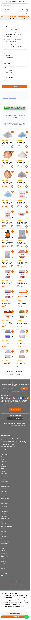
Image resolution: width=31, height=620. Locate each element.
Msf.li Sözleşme (4, 493)
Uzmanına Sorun (4, 454)
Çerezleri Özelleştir (15, 613)
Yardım (2, 459)
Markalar (5, 97)
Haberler (3, 471)
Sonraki (18, 374)
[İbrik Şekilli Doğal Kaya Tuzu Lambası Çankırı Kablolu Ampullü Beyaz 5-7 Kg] (7, 234)
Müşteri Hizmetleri (5, 500)
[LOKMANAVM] (26, 94)
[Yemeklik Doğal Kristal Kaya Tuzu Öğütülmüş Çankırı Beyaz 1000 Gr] (22, 194)
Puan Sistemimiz (5, 516)
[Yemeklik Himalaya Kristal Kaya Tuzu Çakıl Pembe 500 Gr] (7, 174)
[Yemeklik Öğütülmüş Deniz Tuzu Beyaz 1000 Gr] (7, 134)
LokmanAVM (12, 97)
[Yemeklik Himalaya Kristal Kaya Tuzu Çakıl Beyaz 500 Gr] (7, 194)
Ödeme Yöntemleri (5, 484)
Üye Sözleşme (4, 558)
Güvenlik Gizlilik (4, 496)
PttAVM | (23, 425)
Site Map (3, 548)
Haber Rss (3, 550)
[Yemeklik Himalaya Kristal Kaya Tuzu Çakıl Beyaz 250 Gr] (22, 134)
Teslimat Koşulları (5, 486)
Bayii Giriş (3, 568)
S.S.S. (2, 452)
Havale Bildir (4, 573)
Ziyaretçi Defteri (4, 476)
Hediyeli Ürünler (4, 513)
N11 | (6, 425)
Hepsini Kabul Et (15, 616)
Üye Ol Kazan (4, 506)
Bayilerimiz (3, 464)
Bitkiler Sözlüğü (4, 543)
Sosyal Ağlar (4, 473)
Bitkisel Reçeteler (5, 541)
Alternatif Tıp (4, 546)
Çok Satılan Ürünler (5, 521)
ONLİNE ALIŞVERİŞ (15, 581)
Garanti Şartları (4, 491)
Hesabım (3, 570)
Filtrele (15, 86)
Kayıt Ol (24, 388)
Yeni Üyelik (3, 561)
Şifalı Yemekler (4, 538)
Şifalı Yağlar (3, 536)
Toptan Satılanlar (5, 518)
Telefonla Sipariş (5, 468)
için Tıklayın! (11, 438)
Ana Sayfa (3, 20)
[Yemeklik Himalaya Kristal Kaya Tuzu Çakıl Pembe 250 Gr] (7, 154)
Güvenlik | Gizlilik (23, 18)
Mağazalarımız (4, 466)
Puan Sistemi (13, 18)
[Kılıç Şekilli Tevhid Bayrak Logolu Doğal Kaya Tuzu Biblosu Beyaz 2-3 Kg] (22, 214)
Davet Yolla (3, 523)
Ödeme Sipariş (4, 481)
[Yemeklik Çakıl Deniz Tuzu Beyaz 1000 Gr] (7, 254)
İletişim (2, 456)
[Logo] (9, 10)
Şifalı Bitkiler (4, 533)
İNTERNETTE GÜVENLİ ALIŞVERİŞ (15, 585)
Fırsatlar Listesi (4, 511)
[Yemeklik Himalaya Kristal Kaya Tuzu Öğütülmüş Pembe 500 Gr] (22, 174)
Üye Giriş (3, 563)
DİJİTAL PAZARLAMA (15, 589)
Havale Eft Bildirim (5, 498)
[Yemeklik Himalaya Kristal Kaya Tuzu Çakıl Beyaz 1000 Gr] (22, 234)
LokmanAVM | (10, 425)
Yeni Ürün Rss (4, 553)
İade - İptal (3, 488)
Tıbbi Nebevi (4, 531)
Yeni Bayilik (3, 566)
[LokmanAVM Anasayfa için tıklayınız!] (9, 95)
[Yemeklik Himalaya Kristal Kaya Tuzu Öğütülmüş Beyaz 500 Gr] (22, 154)
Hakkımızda (5, 18)
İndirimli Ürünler (4, 509)
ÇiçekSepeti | (17, 425)
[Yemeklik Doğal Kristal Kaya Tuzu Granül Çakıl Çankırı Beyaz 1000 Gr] (7, 214)
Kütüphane (3, 529)
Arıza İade (3, 575)
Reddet (7, 606)
